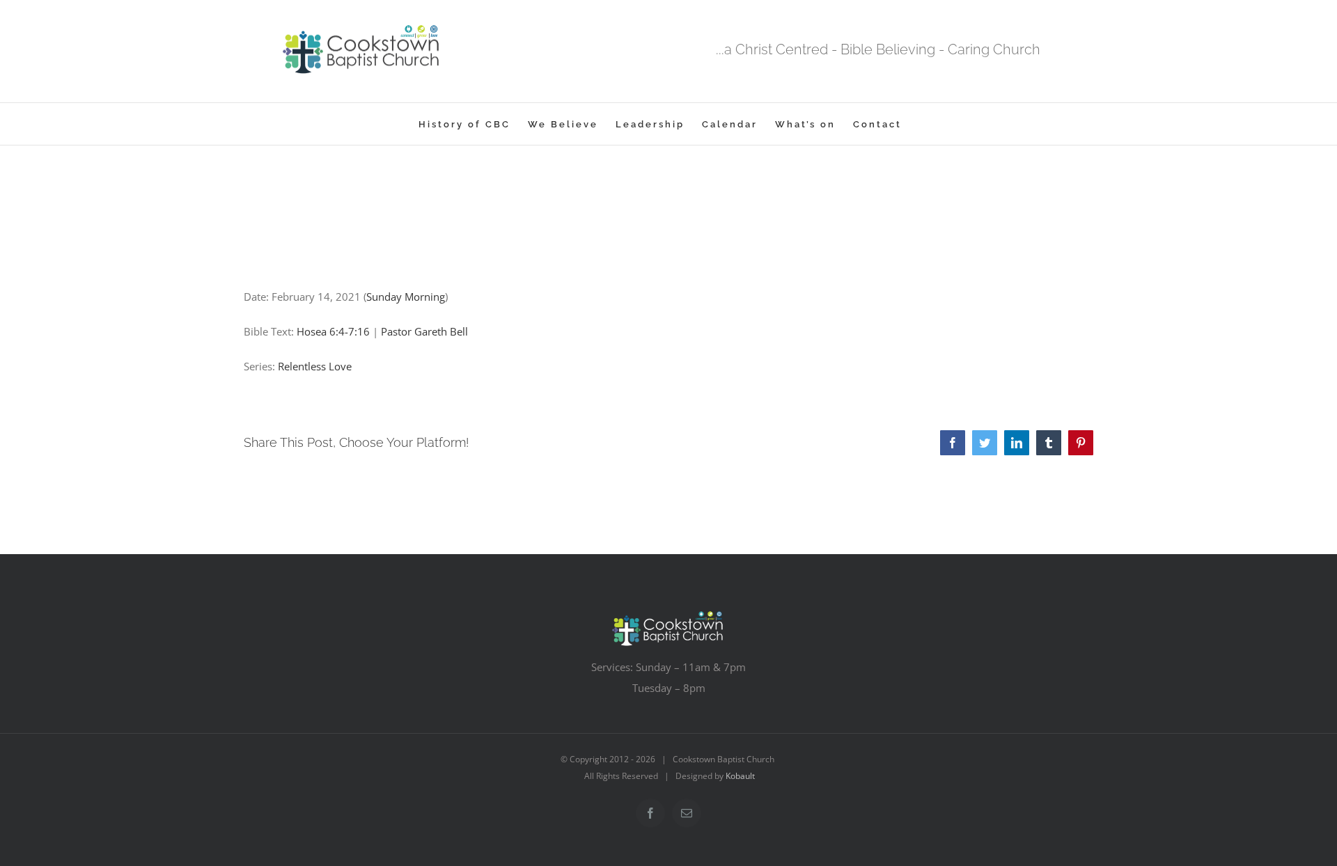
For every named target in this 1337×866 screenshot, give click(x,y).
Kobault (740, 776)
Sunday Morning (405, 297)
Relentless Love (315, 366)
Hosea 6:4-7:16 (333, 331)
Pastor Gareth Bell (424, 331)
